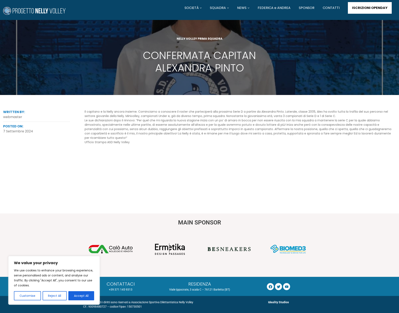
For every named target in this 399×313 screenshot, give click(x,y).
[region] (54, 280)
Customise (27, 296)
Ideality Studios (278, 302)
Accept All (81, 296)
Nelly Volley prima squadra (199, 39)
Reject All (54, 296)
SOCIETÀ (192, 7)
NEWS (241, 7)
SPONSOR (306, 7)
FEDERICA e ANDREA (274, 7)
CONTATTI (331, 7)
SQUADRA (218, 7)
